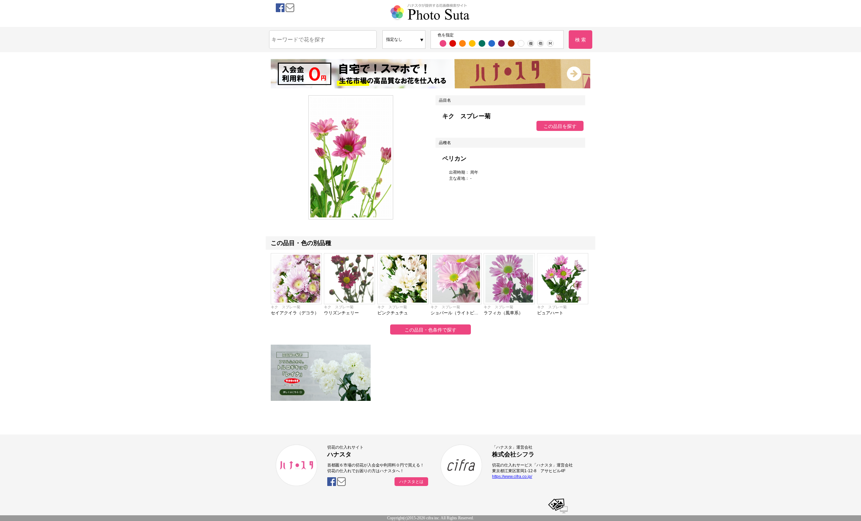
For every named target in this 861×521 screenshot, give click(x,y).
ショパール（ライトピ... (454, 312)
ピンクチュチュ (392, 312)
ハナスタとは (411, 481)
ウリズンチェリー (341, 312)
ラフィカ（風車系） (503, 312)
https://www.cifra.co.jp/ (512, 476)
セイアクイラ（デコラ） (295, 312)
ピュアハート (550, 312)
